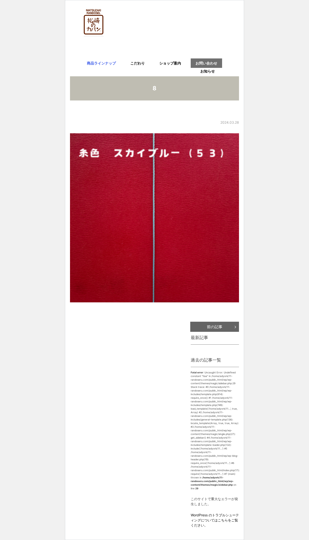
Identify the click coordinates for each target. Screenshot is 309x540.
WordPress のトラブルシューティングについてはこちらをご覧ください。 (215, 520)
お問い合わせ (206, 63)
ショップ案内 (170, 63)
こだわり (137, 63)
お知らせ (207, 71)
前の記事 (214, 326)
